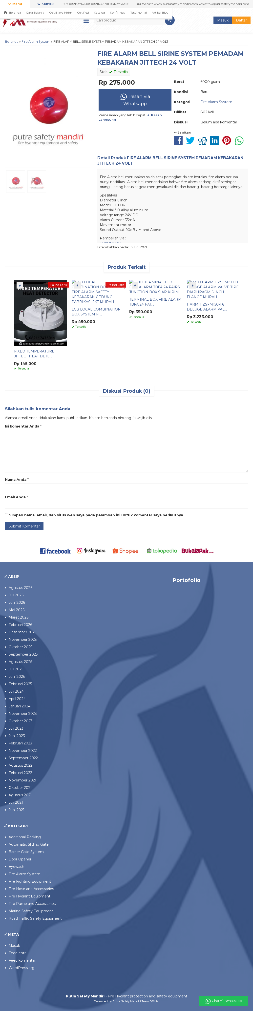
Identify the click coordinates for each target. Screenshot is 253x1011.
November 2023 (23, 713)
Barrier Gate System (26, 852)
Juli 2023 (16, 728)
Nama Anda (15, 479)
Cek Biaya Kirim (60, 12)
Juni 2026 (17, 602)
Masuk (223, 20)
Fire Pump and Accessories (32, 903)
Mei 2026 (16, 610)
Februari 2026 (20, 624)
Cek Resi (83, 12)
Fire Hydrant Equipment (29, 896)
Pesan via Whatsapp (136, 100)
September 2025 (23, 654)
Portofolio (186, 580)
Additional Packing (25, 837)
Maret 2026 (18, 617)
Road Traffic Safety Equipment (35, 918)
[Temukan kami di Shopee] (126, 550)
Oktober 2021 (20, 787)
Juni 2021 (16, 810)
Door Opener (20, 859)
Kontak (47, 4)
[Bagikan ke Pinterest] (227, 143)
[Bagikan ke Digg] (203, 143)
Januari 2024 (19, 706)
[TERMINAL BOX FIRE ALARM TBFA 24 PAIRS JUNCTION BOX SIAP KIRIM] (155, 287)
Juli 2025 (16, 669)
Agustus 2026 (20, 587)
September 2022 (23, 758)
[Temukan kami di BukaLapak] (197, 550)
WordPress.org (21, 968)
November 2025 (23, 639)
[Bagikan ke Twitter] (191, 143)
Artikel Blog (160, 12)
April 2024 (17, 699)
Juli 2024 (16, 691)
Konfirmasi (118, 12)
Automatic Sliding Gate (29, 844)
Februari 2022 (20, 773)
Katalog (99, 12)
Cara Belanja (35, 12)
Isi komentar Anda (22, 426)
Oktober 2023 (20, 721)
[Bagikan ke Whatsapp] (240, 143)
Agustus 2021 (20, 795)
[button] (170, 20)
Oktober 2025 (20, 647)
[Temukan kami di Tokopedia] (162, 550)
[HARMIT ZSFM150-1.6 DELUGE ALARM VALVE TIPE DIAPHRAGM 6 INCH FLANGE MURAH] (213, 289)
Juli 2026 (16, 595)
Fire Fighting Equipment (30, 881)
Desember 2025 (22, 632)
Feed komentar (22, 960)
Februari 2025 (20, 684)
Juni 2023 (17, 736)
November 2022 (23, 750)
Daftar (241, 20)
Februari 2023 (20, 743)
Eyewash (16, 866)
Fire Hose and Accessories (31, 889)
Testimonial (138, 12)
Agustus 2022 (20, 765)
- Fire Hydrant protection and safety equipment (126, 996)
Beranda (14, 12)
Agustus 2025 (20, 662)
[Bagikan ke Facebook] (179, 143)
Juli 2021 (16, 802)
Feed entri (17, 953)
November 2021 (22, 780)
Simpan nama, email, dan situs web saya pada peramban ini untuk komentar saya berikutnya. (96, 515)
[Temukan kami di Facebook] (55, 550)
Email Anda (15, 497)
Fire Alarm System (35, 41)
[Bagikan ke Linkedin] (215, 143)
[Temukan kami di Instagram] (91, 550)
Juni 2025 (17, 676)
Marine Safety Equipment (31, 911)
